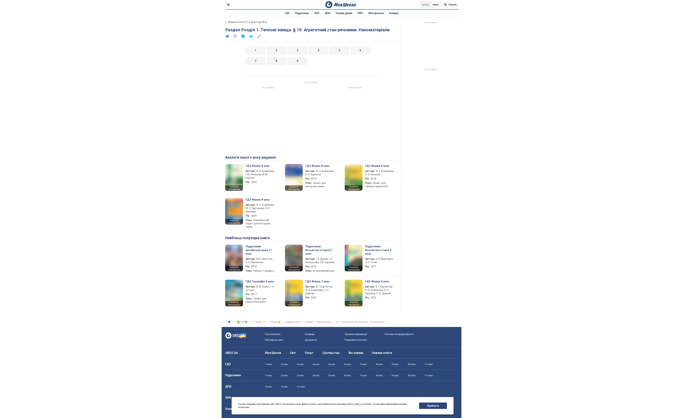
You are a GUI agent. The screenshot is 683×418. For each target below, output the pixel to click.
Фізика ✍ (276, 322)
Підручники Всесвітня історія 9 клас (378, 250)
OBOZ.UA (231, 353)
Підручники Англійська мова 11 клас (259, 250)
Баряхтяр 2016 (293, 322)
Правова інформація (356, 334)
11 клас (429, 364)
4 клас (316, 364)
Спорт (309, 353)
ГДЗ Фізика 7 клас (317, 281)
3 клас (300, 364)
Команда (309, 334)
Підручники (302, 13)
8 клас (379, 364)
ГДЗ (287, 13)
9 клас (395, 364)
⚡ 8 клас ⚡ (259, 322)
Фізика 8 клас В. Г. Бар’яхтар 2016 (247, 22)
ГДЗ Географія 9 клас (260, 281)
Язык (436, 5)
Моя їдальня (376, 13)
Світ (293, 353)
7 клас (363, 364)
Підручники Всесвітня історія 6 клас (318, 250)
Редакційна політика (356, 340)
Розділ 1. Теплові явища (318, 322)
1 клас (268, 364)
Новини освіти (382, 353)
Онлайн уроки (343, 13)
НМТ (360, 13)
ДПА (327, 13)
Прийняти (433, 405)
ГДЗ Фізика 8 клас (258, 165)
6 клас (347, 364)
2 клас (284, 364)
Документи (311, 340)
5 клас (331, 364)
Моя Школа (273, 353)
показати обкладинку (234, 187)
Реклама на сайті (274, 340)
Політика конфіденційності (399, 334)
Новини (393, 13)
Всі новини (356, 353)
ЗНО (316, 13)
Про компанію (272, 334)
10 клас (411, 364)
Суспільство (331, 353)
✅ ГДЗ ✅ (242, 322)
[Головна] (230, 322)
